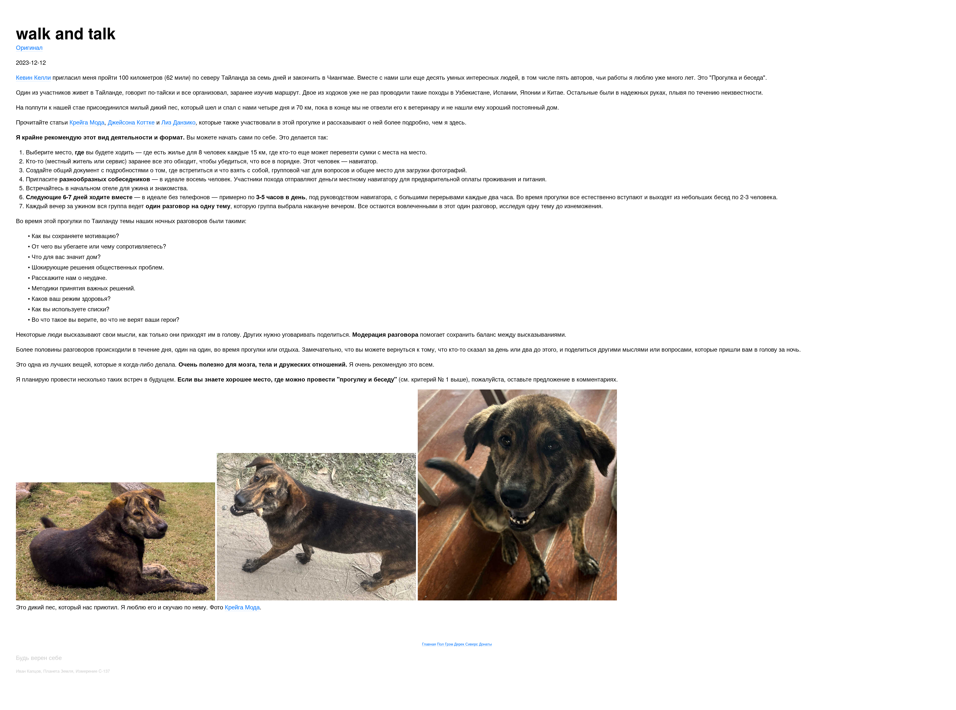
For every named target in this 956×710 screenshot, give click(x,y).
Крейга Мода (86, 122)
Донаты (485, 643)
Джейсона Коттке (131, 122)
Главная (429, 643)
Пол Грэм (445, 643)
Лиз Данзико (178, 122)
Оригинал (29, 47)
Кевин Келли (33, 77)
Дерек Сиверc (466, 643)
